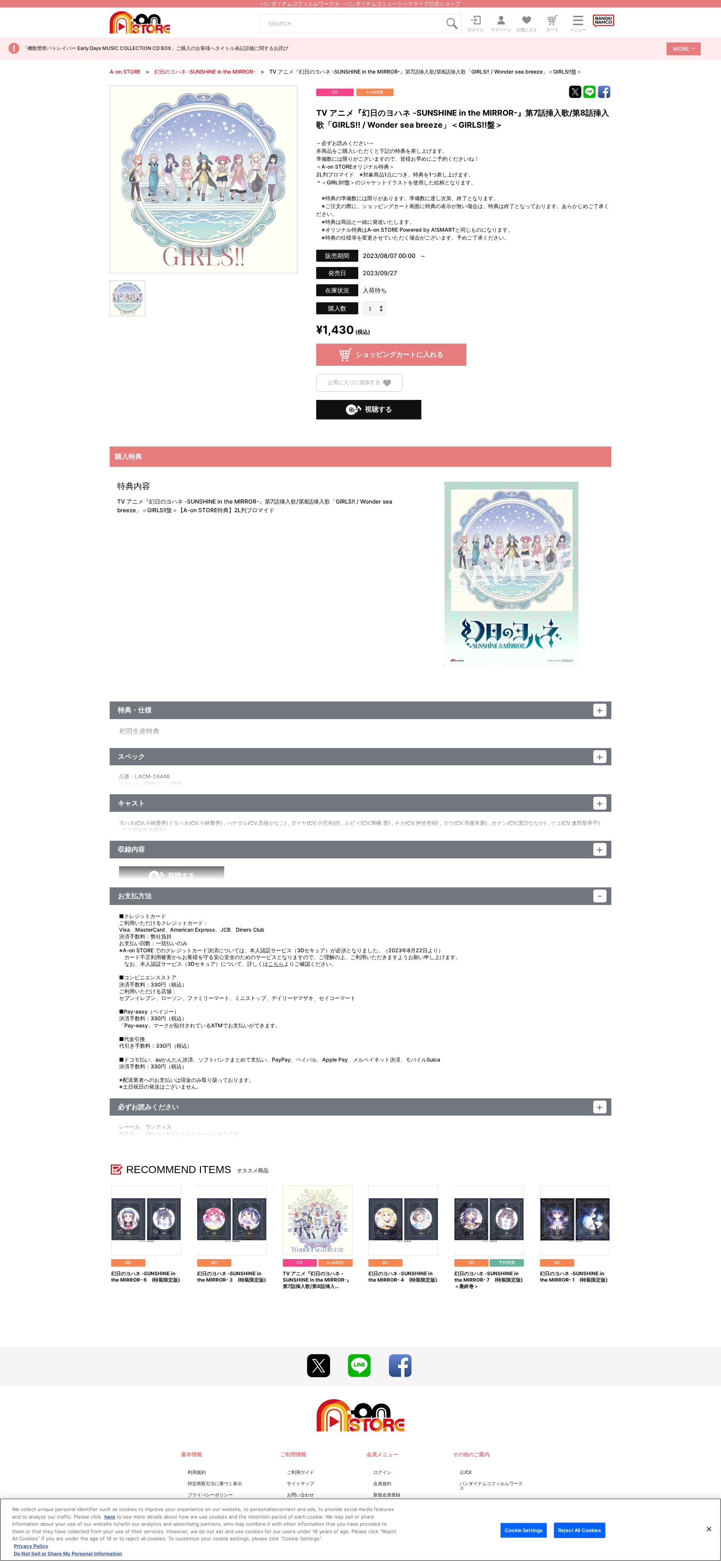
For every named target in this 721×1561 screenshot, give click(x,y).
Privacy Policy (31, 1546)
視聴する (378, 409)
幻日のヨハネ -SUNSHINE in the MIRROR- (204, 71)
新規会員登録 (386, 1495)
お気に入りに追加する (354, 382)
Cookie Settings (524, 1530)
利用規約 (197, 1472)
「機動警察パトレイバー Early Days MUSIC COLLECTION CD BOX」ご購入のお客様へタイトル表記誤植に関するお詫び (155, 48)
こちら (276, 964)
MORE (681, 48)
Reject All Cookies (579, 1530)
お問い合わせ (300, 1495)
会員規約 (382, 1483)
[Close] (709, 1529)
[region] (360, 1529)
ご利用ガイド (300, 1472)
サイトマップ (300, 1483)
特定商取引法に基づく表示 (215, 1483)
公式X (466, 1472)
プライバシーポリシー (210, 1495)
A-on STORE (125, 71)
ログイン (382, 1472)
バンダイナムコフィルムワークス (491, 1486)
